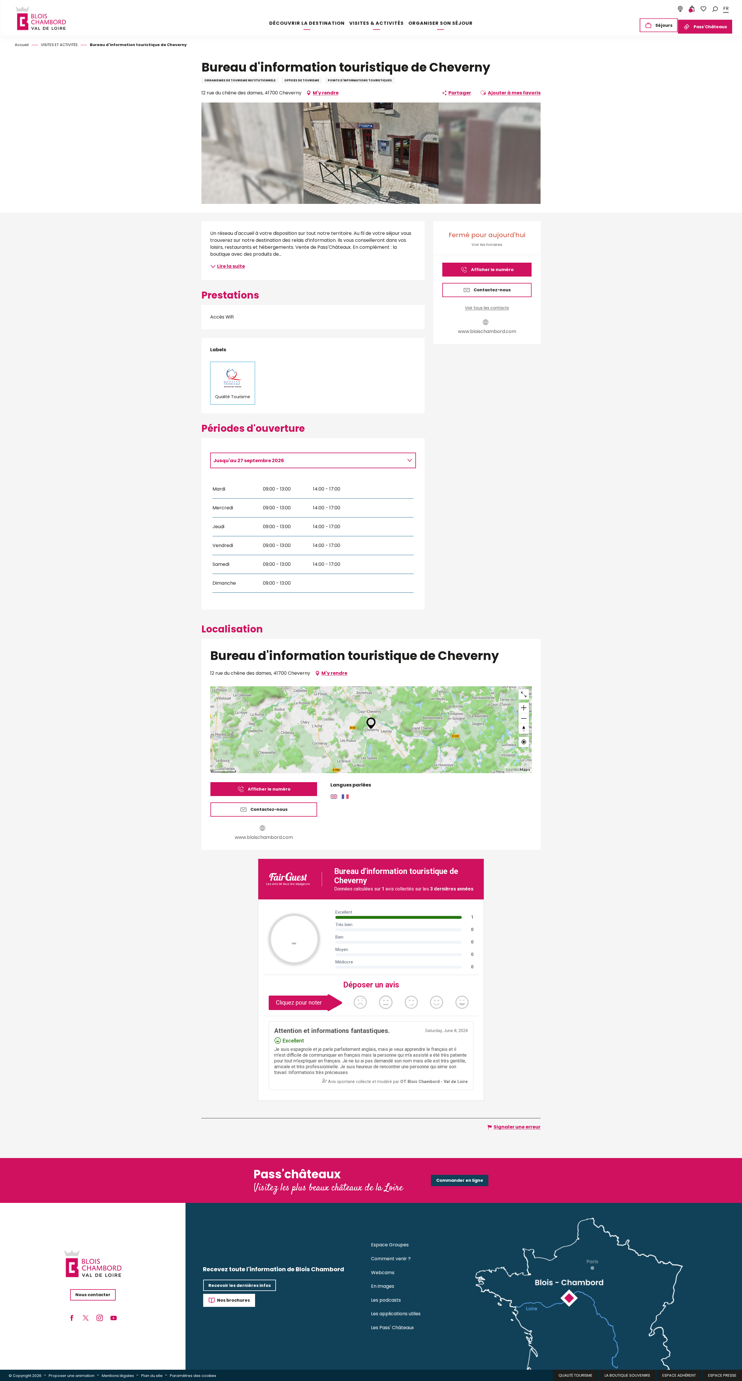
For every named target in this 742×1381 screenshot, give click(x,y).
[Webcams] (680, 8)
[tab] (307, 460)
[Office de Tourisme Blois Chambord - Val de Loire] (41, 18)
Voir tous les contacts (487, 308)
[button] (715, 8)
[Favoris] (703, 8)
